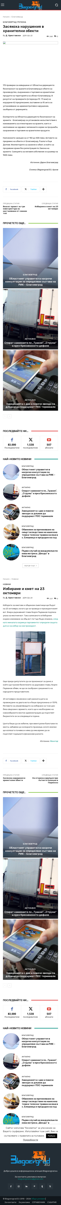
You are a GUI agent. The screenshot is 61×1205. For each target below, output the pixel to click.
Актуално (30, 339)
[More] (43, 189)
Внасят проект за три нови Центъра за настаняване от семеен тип (15, 210)
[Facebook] (11, 1186)
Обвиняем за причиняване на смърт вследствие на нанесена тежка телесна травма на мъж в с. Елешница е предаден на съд (40, 533)
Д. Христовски (13, 35)
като (12, 438)
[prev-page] (5, 416)
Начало (6, 16)
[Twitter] (50, 1186)
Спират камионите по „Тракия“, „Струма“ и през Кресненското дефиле (30, 344)
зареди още (29, 565)
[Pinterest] (34, 1186)
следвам (30, 438)
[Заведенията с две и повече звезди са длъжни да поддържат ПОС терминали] (30, 380)
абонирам (49, 438)
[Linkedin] (26, 1186)
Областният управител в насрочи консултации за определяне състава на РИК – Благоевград (30, 281)
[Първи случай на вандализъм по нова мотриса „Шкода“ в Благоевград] (11, 552)
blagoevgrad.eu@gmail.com (30, 1179)
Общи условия (38, 1199)
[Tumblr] (42, 1186)
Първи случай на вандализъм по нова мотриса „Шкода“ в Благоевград (40, 553)
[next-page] (9, 416)
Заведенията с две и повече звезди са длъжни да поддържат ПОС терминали (30, 405)
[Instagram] (19, 1186)
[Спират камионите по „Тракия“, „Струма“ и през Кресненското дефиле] (30, 319)
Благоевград (17, 16)
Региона (21, 22)
